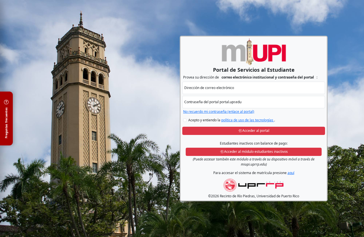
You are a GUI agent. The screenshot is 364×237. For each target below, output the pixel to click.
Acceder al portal (255, 130)
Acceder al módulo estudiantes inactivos (256, 151)
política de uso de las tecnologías (247, 120)
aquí (291, 172)
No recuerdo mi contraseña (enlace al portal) (218, 111)
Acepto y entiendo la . (231, 120)
